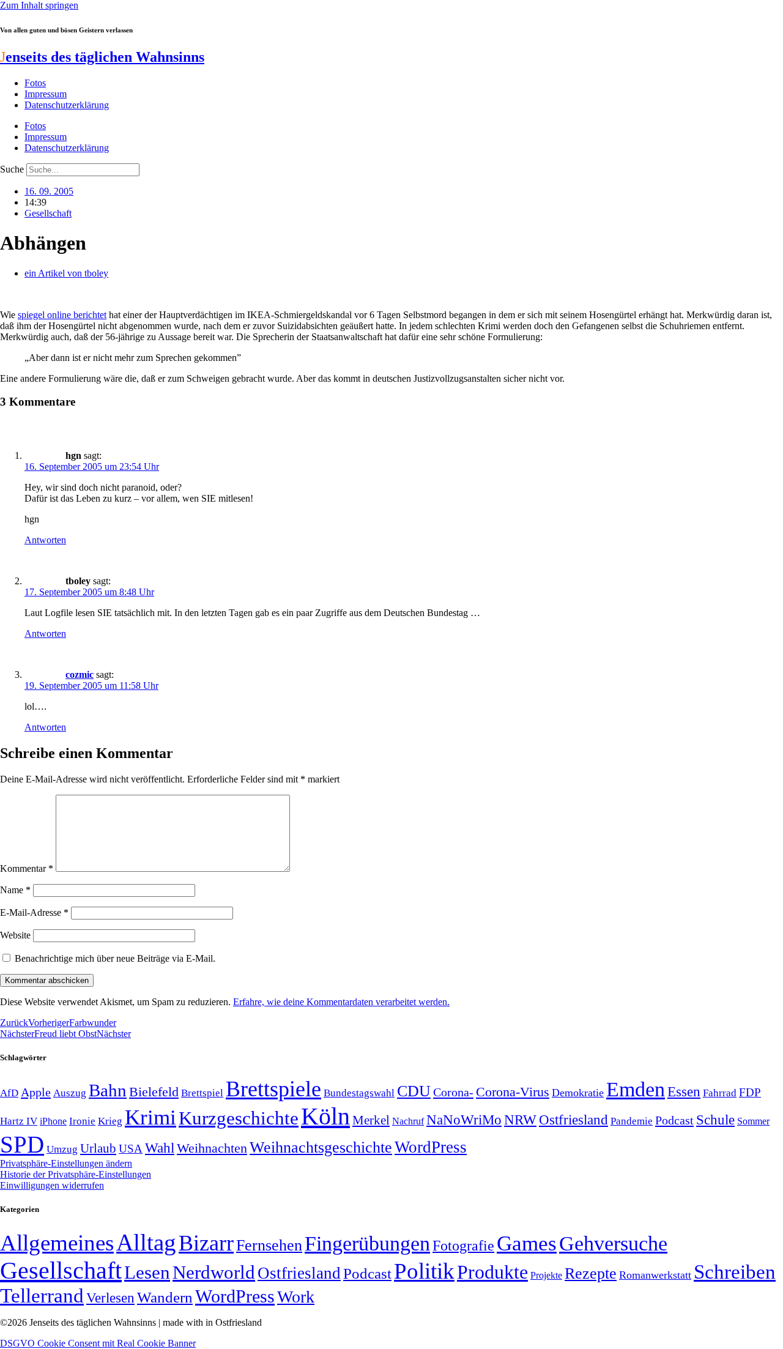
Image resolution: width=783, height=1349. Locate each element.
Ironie (82, 1121)
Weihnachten (212, 1148)
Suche (12, 169)
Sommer (753, 1121)
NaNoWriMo (464, 1120)
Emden (635, 1089)
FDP (750, 1092)
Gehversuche (613, 1243)
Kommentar (26, 868)
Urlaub (98, 1148)
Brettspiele (273, 1089)
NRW (520, 1120)
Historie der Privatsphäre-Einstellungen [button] (75, 1174)
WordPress (431, 1147)
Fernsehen (269, 1245)
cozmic (79, 674)
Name (15, 890)
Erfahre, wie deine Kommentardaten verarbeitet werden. (341, 1002)
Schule (715, 1120)
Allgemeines (57, 1242)
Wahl (159, 1148)
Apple (36, 1092)
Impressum (45, 94)
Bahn (108, 1090)
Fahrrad (720, 1093)
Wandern (165, 1297)
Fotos (35, 83)
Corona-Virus (512, 1091)
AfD (9, 1093)
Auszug (69, 1093)
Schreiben (735, 1272)
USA (131, 1148)
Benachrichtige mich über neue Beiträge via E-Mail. (115, 958)
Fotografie (463, 1246)
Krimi (150, 1117)
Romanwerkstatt (655, 1275)
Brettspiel (202, 1093)
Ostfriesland (573, 1120)
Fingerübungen (367, 1243)
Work (295, 1296)
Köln (325, 1116)
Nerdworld (214, 1272)
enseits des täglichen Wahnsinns (102, 57)
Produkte (492, 1272)
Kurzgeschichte (239, 1118)
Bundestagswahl (359, 1093)
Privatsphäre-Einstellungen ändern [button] (66, 1163)
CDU (414, 1091)
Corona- (453, 1092)
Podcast (674, 1120)
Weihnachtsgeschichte (321, 1147)
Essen (683, 1091)
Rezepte (591, 1273)
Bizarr (206, 1243)
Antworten (45, 540)
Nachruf (408, 1121)
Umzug (62, 1149)
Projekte (546, 1275)
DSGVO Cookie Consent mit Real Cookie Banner (98, 1343)
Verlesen (110, 1298)
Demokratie (578, 1093)
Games (527, 1243)
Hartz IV (18, 1121)
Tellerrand (42, 1296)
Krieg (110, 1121)
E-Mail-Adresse (34, 912)
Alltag (146, 1242)
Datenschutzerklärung (66, 105)
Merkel (371, 1120)
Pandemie (631, 1121)
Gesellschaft (48, 213)
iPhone (53, 1121)
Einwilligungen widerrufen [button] (52, 1185)
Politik (424, 1271)
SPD (22, 1144)
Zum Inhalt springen (39, 5)
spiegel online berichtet (62, 315)
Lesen (147, 1272)
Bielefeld (154, 1091)
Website (15, 935)
